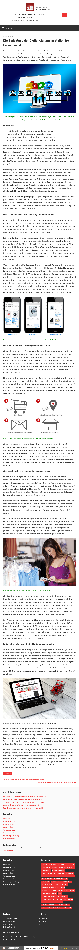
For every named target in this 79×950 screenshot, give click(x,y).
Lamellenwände (70, 876)
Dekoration (62, 867)
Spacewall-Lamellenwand (49, 893)
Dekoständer (70, 867)
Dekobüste (55, 867)
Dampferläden (46, 867)
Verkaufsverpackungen (59, 899)
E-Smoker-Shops (46, 870)
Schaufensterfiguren (61, 884)
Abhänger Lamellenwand (49, 864)
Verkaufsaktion (46, 899)
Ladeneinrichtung (8, 824)
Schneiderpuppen (58, 890)
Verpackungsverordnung (11, 836)
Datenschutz (45, 921)
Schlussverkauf (60, 887)
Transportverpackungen (49, 896)
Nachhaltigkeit (8, 827)
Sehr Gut (43, 948)
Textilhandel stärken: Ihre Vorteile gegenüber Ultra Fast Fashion (23, 802)
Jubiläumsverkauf (47, 876)
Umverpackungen (63, 896)
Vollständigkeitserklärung (50, 908)
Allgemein (7, 773)
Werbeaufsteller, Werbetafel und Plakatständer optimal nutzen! (24, 780)
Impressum (44, 918)
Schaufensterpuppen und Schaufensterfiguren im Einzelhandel (23, 808)
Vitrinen (67, 905)
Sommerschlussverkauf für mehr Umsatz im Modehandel (21, 805)
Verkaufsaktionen (9, 830)
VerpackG (70, 899)
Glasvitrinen (69, 873)
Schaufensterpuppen (48, 887)
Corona (72, 864)
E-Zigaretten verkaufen (48, 873)
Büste (67, 864)
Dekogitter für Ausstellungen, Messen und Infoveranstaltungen (23, 799)
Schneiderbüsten (47, 890)
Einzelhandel (60, 873)
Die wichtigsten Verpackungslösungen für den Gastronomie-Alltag (24, 796)
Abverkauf (61, 864)
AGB (42, 924)
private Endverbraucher (60, 879)
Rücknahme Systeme (47, 884)
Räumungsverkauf (66, 881)
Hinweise (52, 948)
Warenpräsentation (9, 839)
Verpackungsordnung (10, 833)
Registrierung (55, 881)
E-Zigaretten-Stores (58, 870)
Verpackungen (46, 902)
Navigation (8, 28)
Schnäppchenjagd (69, 890)
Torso (60, 893)
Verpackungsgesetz (57, 902)
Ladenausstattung (9, 821)
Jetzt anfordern (8, 851)
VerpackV (60, 905)
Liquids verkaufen (47, 879)
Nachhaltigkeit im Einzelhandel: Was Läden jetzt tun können (55, 783)
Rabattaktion (46, 881)
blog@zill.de (15, 36)
